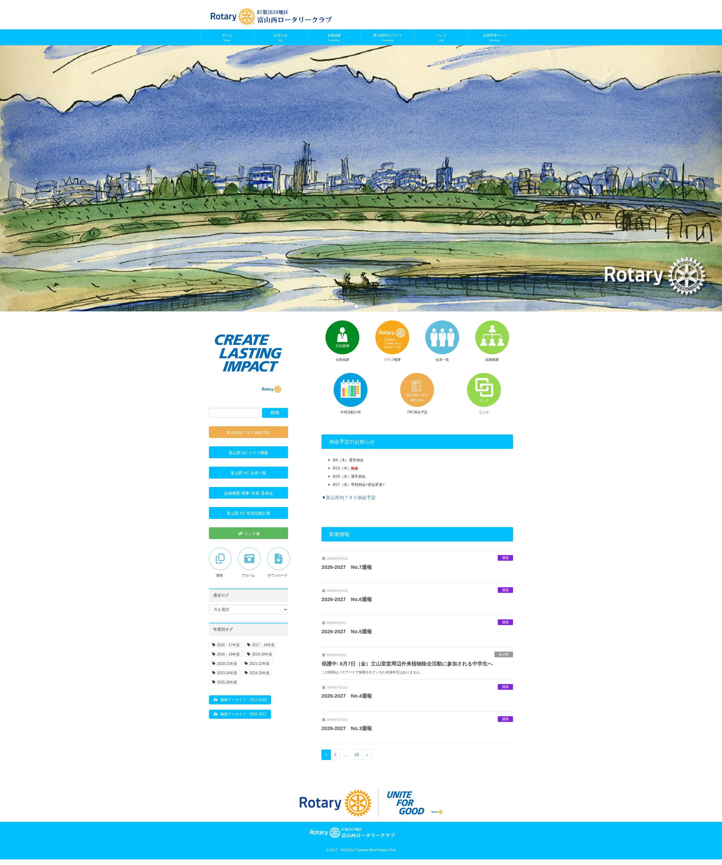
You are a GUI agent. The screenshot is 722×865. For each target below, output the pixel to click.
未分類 (504, 654)
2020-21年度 (227, 663)
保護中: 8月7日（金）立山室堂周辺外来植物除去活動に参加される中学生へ (407, 664)
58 (357, 754)
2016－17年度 (228, 645)
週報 (505, 558)
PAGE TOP (701, 834)
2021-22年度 (259, 663)
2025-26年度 (227, 682)
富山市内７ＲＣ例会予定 (351, 497)
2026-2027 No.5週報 (347, 631)
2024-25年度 (259, 673)
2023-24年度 (227, 673)
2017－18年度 (263, 645)
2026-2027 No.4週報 (347, 696)
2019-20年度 (262, 654)
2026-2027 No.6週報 (347, 599)
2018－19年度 (228, 654)
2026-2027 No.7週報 (347, 567)
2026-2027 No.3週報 (347, 728)
